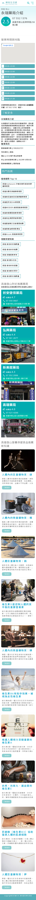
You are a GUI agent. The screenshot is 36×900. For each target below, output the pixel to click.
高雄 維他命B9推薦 (10, 249)
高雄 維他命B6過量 (10, 265)
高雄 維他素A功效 (9, 260)
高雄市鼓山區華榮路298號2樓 (23, 23)
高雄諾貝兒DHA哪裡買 (11, 202)
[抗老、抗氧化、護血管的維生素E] (18, 783)
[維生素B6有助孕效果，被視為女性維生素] (18, 690)
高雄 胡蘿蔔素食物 (9, 255)
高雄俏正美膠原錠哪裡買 (12, 218)
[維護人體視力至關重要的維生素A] (18, 737)
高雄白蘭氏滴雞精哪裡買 (12, 191)
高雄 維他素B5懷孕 (10, 271)
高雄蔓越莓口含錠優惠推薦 (13, 223)
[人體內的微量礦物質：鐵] (18, 513)
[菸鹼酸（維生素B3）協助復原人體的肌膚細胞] (18, 829)
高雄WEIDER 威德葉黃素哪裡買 (15, 207)
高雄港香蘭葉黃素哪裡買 (12, 213)
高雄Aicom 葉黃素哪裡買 (12, 234)
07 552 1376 (19, 18)
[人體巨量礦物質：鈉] (18, 557)
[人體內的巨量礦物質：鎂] (18, 470)
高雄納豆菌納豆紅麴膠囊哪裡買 (14, 197)
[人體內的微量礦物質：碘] (18, 646)
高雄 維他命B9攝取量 (10, 244)
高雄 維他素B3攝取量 (10, 276)
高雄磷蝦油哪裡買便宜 (11, 229)
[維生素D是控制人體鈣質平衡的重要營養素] (18, 601)
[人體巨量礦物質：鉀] (18, 872)
